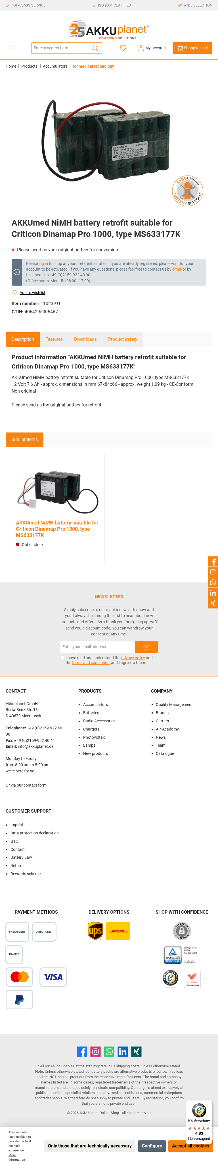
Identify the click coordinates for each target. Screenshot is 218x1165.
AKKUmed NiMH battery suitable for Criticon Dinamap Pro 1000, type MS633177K (57, 529)
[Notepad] (123, 48)
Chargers (91, 729)
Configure (152, 1146)
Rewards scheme (26, 873)
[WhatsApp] (109, 1051)
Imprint (17, 825)
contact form (35, 785)
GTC (14, 841)
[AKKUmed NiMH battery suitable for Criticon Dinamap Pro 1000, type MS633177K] (58, 487)
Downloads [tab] (85, 339)
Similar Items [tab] (24, 439)
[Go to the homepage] (109, 29)
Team (160, 745)
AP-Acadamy (167, 729)
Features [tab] (54, 339)
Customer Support (28, 811)
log (41, 263)
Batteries (91, 712)
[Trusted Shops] (170, 982)
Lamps (89, 745)
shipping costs (128, 1066)
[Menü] (209, 1103)
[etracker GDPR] (192, 982)
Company (162, 691)
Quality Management (174, 704)
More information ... (18, 1157)
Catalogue (165, 753)
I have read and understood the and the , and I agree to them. (109, 660)
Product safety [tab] (122, 339)
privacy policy (133, 658)
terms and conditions (90, 662)
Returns (17, 865)
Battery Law (21, 857)
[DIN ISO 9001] (182, 958)
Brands (162, 712)
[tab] (23, 339)
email (177, 269)
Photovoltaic (94, 737)
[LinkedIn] (122, 1051)
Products (90, 691)
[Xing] (136, 1051)
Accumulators (95, 704)
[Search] (95, 48)
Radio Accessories (99, 721)
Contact (18, 849)
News (161, 737)
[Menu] (13, 48)
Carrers (162, 721)
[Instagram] (95, 1051)
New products (95, 753)
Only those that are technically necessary (90, 1146)
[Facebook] (82, 1051)
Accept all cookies (190, 1146)
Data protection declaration (35, 833)
